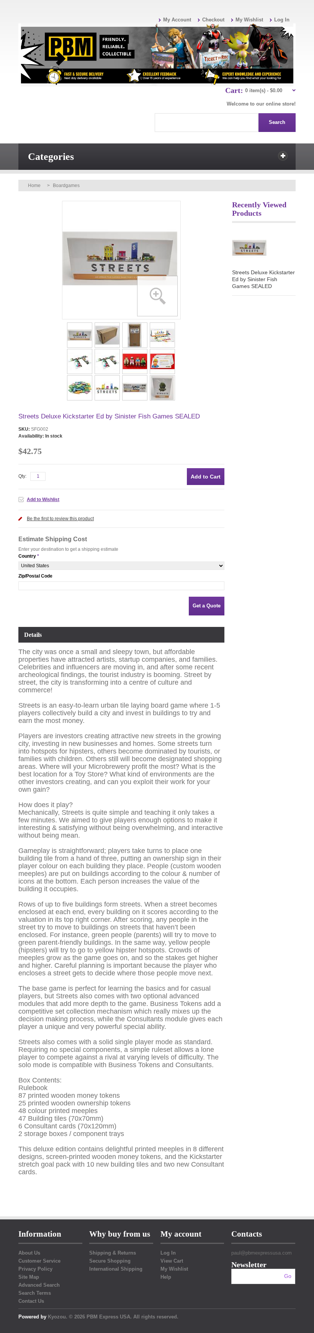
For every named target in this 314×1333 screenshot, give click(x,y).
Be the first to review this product (60, 518)
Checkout (213, 20)
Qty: (22, 476)
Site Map (28, 1277)
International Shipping (115, 1269)
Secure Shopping (110, 1261)
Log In (281, 20)
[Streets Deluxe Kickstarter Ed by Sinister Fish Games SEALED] (80, 324)
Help (165, 1277)
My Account (177, 20)
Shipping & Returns (112, 1253)
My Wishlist (249, 20)
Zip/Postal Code (35, 576)
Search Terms (34, 1293)
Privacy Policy (35, 1269)
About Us (29, 1253)
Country (27, 556)
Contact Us (31, 1301)
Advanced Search (39, 1285)
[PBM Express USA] (157, 54)
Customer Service (39, 1261)
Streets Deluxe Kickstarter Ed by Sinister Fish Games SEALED (263, 279)
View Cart (171, 1261)
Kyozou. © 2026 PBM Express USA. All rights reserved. (113, 1317)
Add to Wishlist (43, 499)
